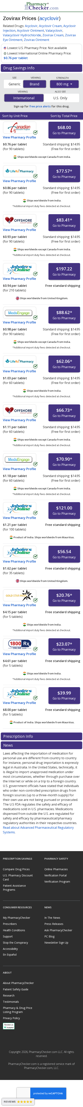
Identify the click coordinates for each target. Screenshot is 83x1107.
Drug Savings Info (19, 67)
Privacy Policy (11, 1018)
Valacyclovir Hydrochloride (22, 35)
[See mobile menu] (6, 5)
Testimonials (11, 1001)
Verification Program (57, 881)
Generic (14, 84)
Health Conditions (14, 930)
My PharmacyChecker (16, 917)
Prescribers (10, 924)
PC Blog (49, 936)
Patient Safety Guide (15, 989)
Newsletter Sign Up (56, 942)
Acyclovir (31, 26)
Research (8, 995)
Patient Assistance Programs (14, 887)
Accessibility (10, 949)
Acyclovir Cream (50, 26)
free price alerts (40, 106)
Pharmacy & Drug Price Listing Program (17, 1010)
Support (8, 936)
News (8, 745)
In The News (52, 917)
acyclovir (49, 18)
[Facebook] (37, 1076)
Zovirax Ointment (36, 40)
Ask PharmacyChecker (58, 930)
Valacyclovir (54, 30)
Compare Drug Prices (16, 869)
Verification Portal (55, 875)
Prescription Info (18, 736)
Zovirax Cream (53, 35)
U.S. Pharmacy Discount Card (18, 877)
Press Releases (53, 924)
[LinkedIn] (45, 1076)
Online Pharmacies (56, 869)
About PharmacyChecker (18, 983)
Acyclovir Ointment (30, 30)
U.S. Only (60, 98)
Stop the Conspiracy (15, 942)
